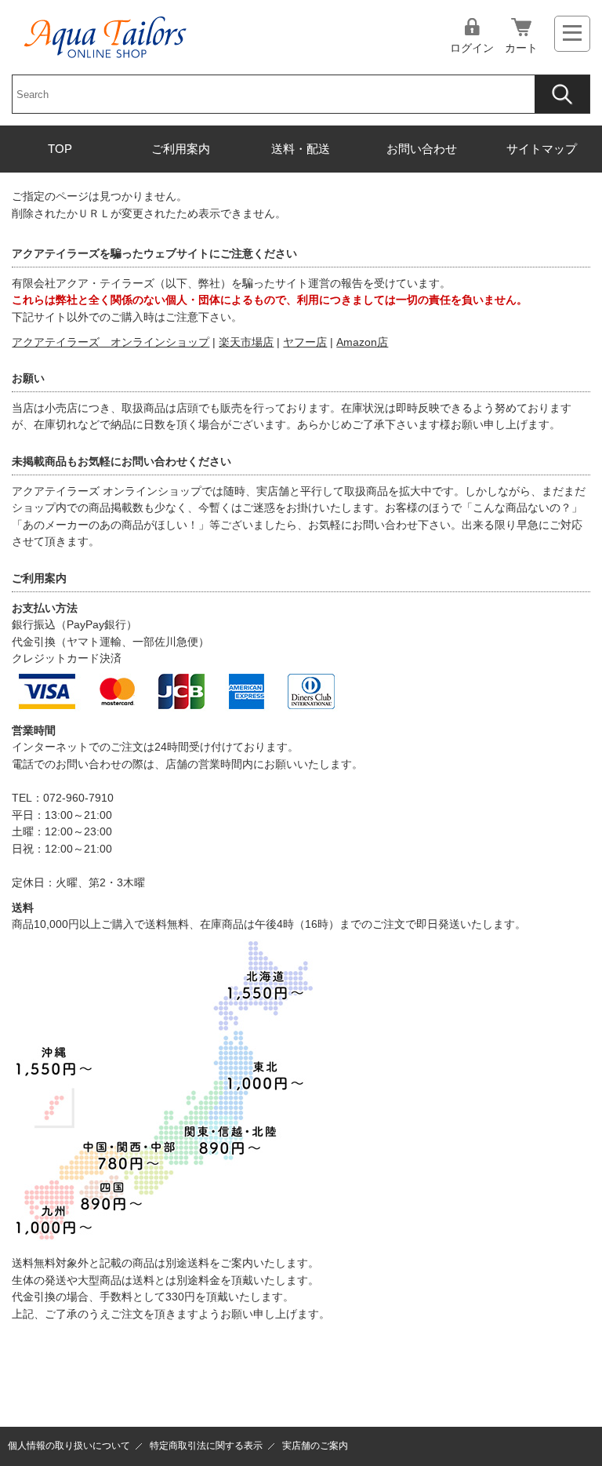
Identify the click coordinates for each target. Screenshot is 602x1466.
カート (521, 48)
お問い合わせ (421, 148)
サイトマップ (541, 148)
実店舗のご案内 (315, 1445)
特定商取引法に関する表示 (206, 1445)
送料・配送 (300, 148)
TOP (60, 148)
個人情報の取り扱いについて (69, 1445)
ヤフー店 (305, 342)
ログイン (472, 48)
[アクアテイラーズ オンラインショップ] (106, 26)
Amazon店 (362, 342)
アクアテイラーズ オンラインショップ (110, 342)
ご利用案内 (180, 148)
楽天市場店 (246, 342)
